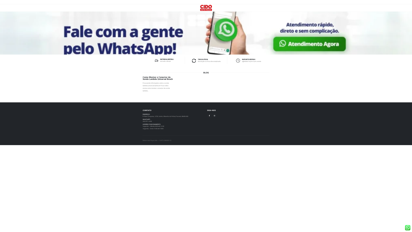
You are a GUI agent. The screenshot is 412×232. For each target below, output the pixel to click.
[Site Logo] (206, 8)
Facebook (209, 116)
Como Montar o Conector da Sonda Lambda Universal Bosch (158, 78)
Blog (206, 73)
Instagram (214, 116)
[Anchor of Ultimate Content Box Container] (206, 33)
